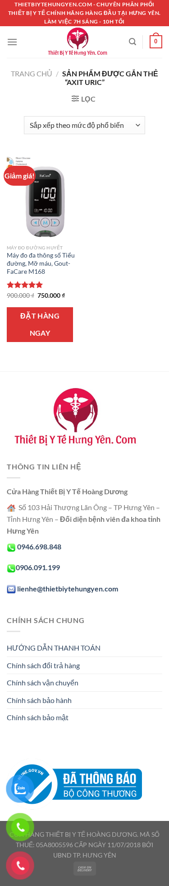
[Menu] (12, 42)
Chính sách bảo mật (38, 717)
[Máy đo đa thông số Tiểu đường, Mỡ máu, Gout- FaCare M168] (43, 196)
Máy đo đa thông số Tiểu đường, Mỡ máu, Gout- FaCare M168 (41, 263)
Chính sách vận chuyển (42, 682)
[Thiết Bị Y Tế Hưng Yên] (77, 42)
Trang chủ (31, 73)
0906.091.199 (38, 567)
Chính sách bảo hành (39, 700)
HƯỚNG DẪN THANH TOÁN (53, 647)
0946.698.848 (39, 546)
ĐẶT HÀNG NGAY (40, 324)
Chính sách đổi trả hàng (43, 665)
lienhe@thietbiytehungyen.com (67, 588)
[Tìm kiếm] (132, 42)
